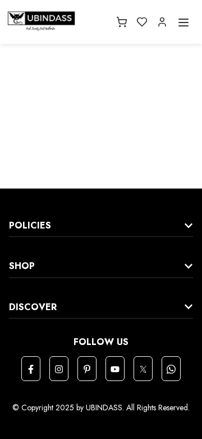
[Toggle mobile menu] (183, 22)
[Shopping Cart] (121, 22)
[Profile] (162, 22)
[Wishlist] (142, 22)
